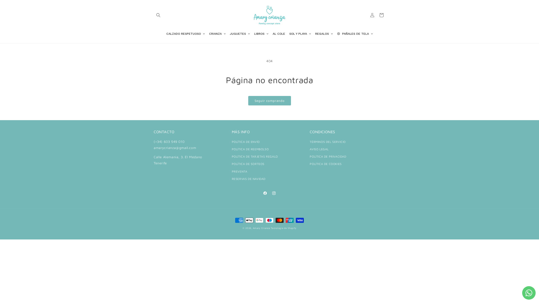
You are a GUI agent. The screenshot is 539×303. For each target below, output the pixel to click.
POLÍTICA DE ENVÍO (246, 142)
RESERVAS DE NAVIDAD (248, 179)
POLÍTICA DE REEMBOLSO (250, 149)
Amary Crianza (261, 228)
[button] (158, 15)
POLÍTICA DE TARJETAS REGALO (255, 156)
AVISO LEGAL (319, 149)
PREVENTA (239, 171)
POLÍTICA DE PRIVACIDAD (328, 156)
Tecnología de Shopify (283, 228)
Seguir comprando (270, 100)
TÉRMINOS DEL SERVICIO (328, 142)
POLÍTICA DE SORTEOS (248, 164)
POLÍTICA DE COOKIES (326, 164)
